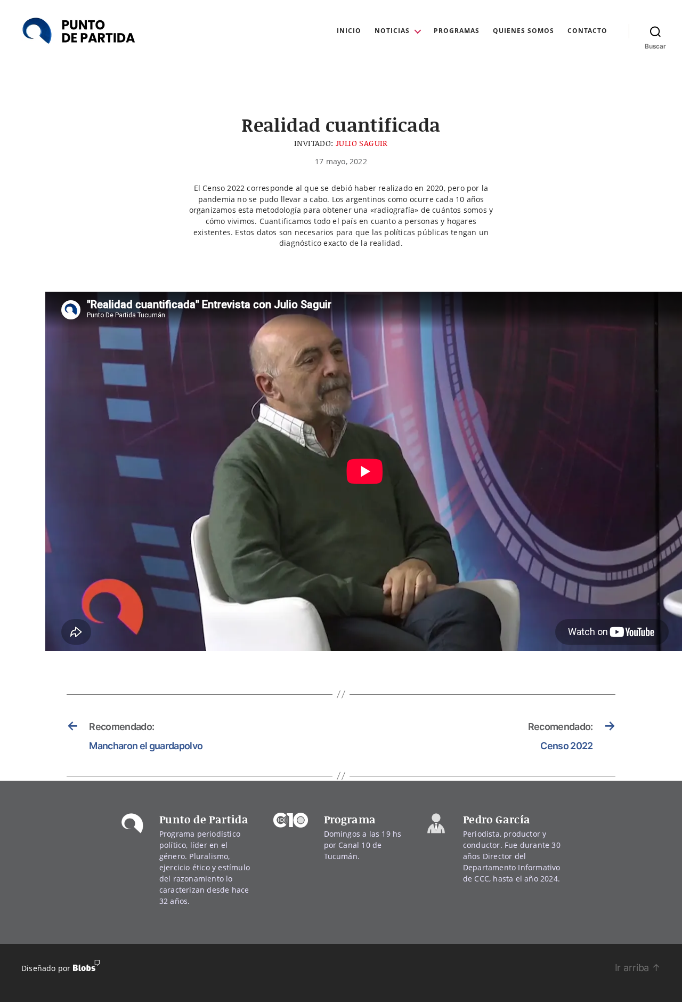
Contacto (587, 31)
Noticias (392, 31)
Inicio (349, 31)
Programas (457, 31)
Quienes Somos (523, 31)
